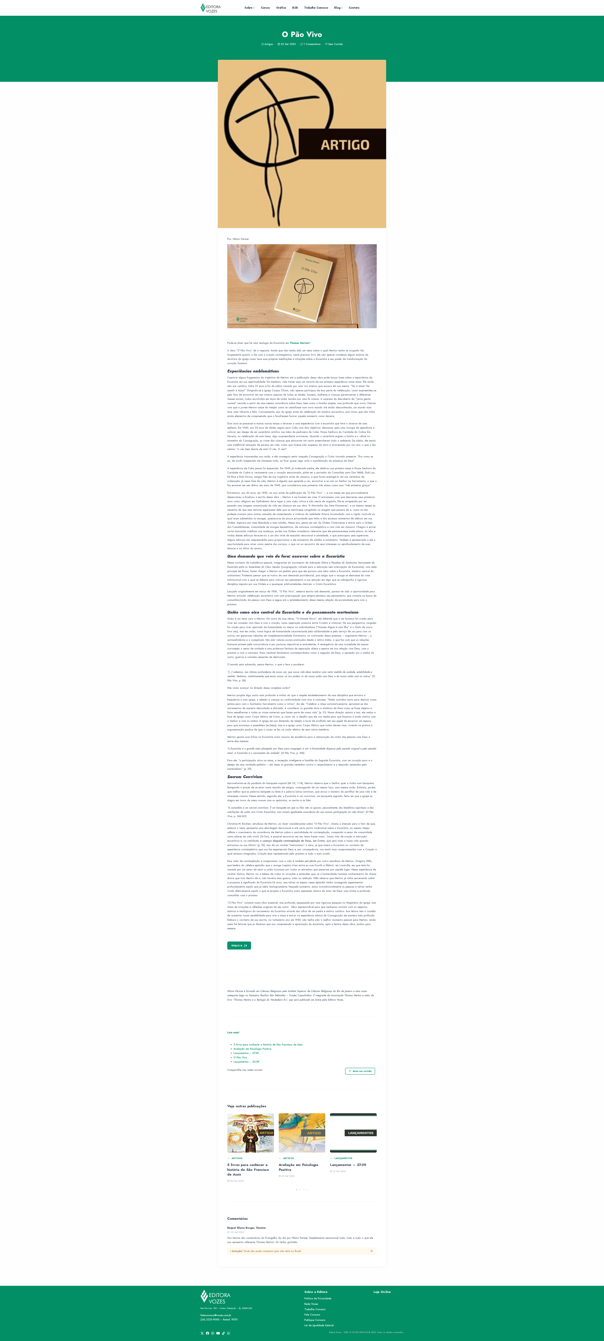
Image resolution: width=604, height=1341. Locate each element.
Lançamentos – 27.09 (246, 1053)
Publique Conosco (314, 1320)
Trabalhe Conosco (316, 8)
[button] (297, 1189)
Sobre (248, 8)
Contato (354, 8)
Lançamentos (343, 1158)
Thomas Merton (299, 343)
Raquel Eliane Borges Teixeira (246, 1228)
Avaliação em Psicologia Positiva (252, 1049)
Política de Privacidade (317, 1298)
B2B (295, 8)
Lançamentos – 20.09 (246, 1062)
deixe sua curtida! (362, 1071)
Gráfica (281, 8)
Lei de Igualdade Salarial (319, 1325)
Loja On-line (382, 1292)
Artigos (237, 1158)
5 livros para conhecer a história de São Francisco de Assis (268, 1044)
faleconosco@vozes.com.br (216, 1315)
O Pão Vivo (240, 1057)
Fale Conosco (312, 1314)
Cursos (265, 8)
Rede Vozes (311, 1304)
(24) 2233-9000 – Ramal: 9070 (219, 1319)
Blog (337, 8)
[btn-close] (372, 1250)
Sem (335, 44)
